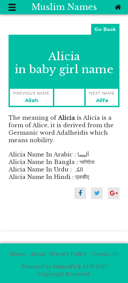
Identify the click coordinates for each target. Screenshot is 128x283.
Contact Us (105, 254)
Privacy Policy (68, 254)
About (37, 254)
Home (17, 254)
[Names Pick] (117, 7)
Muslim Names (64, 7)
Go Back (105, 29)
